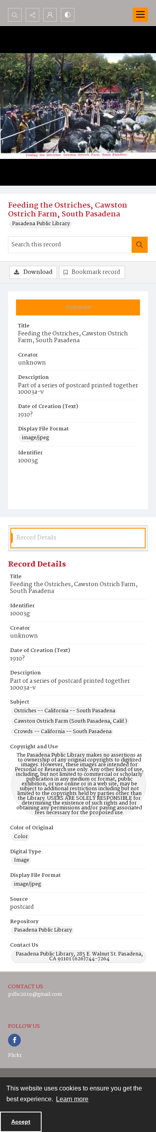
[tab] (78, 307)
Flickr (15, 1055)
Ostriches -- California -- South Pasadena (64, 711)
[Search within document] (140, 245)
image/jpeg (35, 438)
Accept (20, 1121)
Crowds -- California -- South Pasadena (63, 732)
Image (21, 860)
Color (21, 837)
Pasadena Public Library (41, 224)
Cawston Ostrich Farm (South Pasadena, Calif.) (70, 722)
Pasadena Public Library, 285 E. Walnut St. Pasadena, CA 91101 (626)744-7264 (79, 956)
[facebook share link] (14, 1040)
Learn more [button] (72, 1099)
